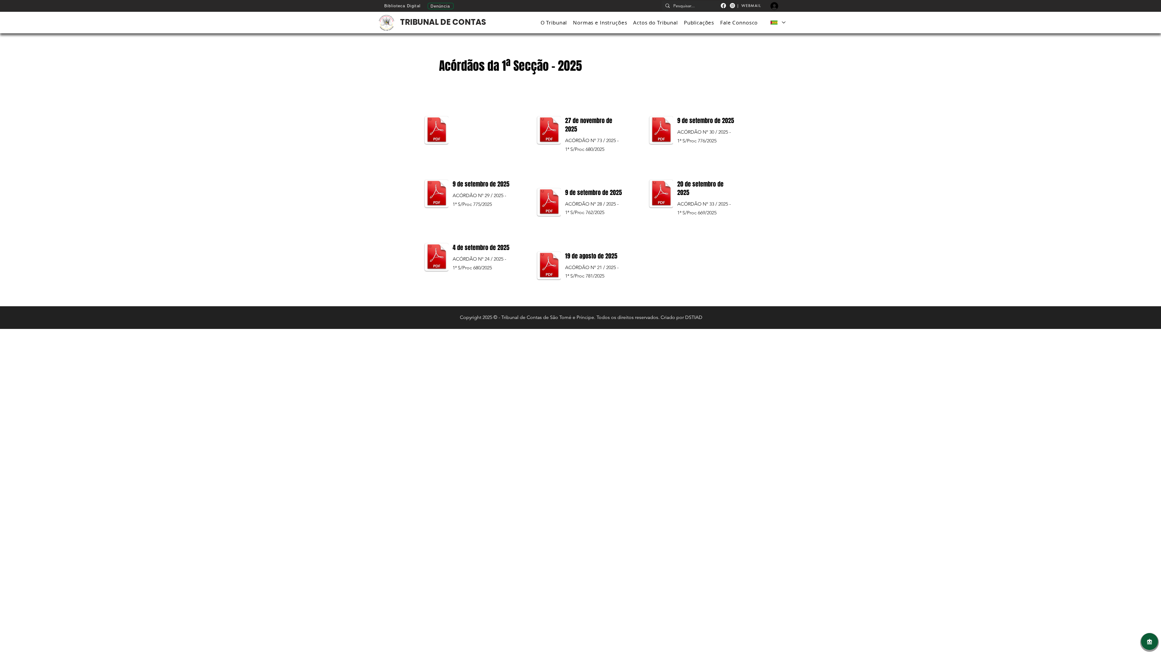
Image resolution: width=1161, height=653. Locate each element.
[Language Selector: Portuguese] (777, 22)
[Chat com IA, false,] (1149, 641)
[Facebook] (723, 5)
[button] (554, 22)
